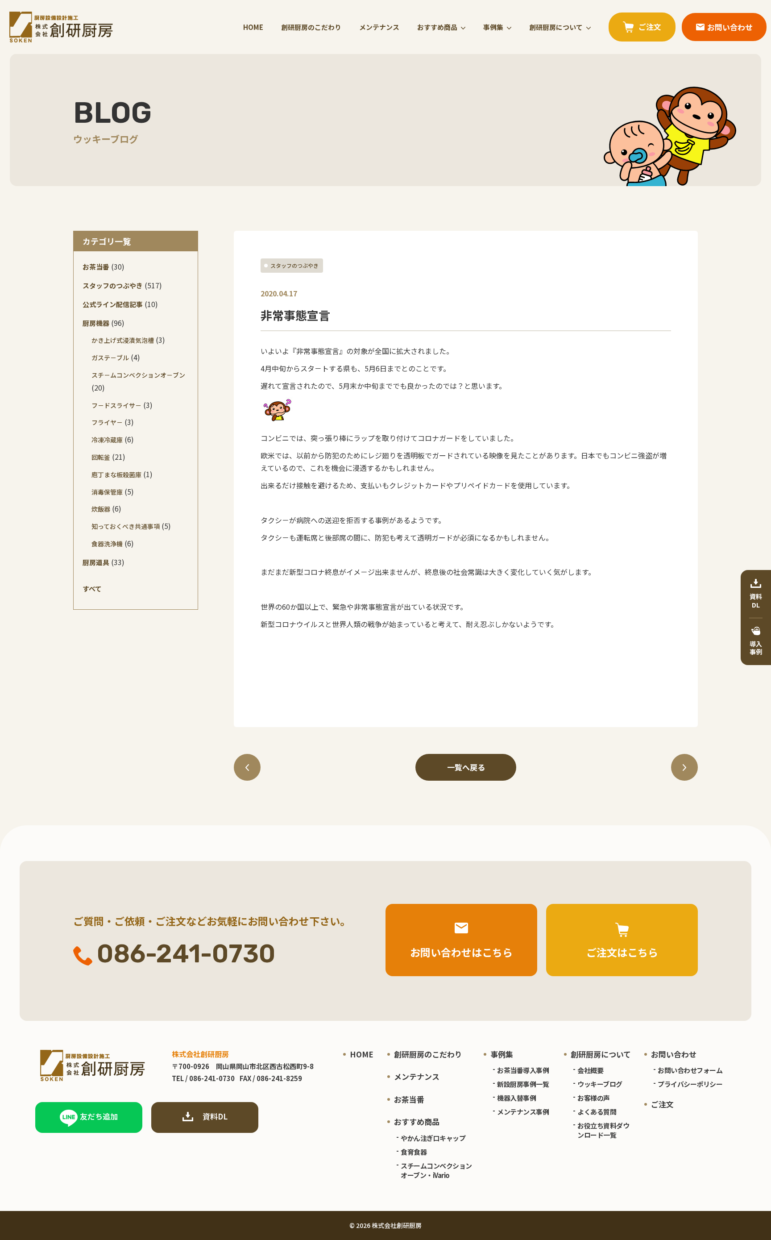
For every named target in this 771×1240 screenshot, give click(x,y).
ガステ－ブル (110, 357)
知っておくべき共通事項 (125, 526)
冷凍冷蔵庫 (107, 439)
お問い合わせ (673, 1054)
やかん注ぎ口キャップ (433, 1138)
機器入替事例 (516, 1098)
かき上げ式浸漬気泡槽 (122, 340)
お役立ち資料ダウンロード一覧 (603, 1130)
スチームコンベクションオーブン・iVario (436, 1170)
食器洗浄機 (107, 543)
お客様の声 (593, 1098)
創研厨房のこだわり (311, 27)
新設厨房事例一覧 (523, 1084)
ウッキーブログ (599, 1084)
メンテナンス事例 (523, 1111)
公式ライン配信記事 (113, 304)
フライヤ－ (107, 422)
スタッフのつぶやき (294, 265)
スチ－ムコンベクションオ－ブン (138, 374)
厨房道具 (96, 562)
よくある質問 (596, 1111)
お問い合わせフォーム (690, 1070)
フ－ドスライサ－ (116, 405)
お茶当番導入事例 (523, 1070)
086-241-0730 (186, 953)
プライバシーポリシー (690, 1084)
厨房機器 (96, 323)
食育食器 (414, 1152)
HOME (253, 27)
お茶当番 (96, 266)
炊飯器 (100, 508)
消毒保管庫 (107, 491)
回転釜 (100, 457)
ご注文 (662, 1104)
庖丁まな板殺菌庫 (116, 474)
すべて (92, 588)
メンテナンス (379, 27)
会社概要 (590, 1070)
